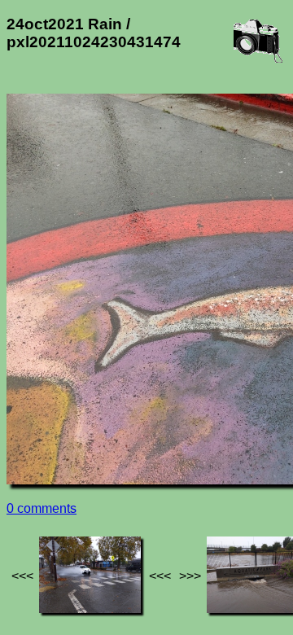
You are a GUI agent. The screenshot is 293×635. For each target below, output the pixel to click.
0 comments (42, 508)
